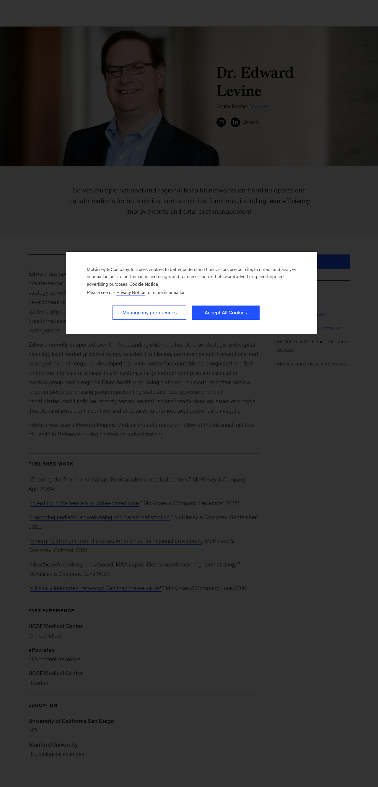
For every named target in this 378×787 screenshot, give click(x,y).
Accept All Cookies (226, 313)
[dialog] (191, 293)
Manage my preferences (150, 313)
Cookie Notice (143, 284)
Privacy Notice (130, 292)
